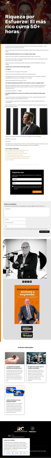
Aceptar (24, 452)
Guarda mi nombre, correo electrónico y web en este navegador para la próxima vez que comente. (27, 229)
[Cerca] (28, 439)
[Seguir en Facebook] (28, 282)
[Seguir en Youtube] (31, 282)
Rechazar (17, 452)
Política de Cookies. (14, 449)
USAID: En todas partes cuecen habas (14, 155)
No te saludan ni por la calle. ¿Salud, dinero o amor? (17, 150)
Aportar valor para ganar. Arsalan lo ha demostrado (17, 158)
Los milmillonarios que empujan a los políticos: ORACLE (18, 156)
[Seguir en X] (26, 282)
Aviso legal (43, 451)
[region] (16, 447)
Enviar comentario (44, 231)
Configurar (8, 452)
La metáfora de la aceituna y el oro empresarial (16, 153)
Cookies (38, 451)
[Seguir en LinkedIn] (23, 282)
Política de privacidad (31, 451)
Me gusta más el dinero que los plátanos (15, 151)
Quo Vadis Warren (10, 159)
